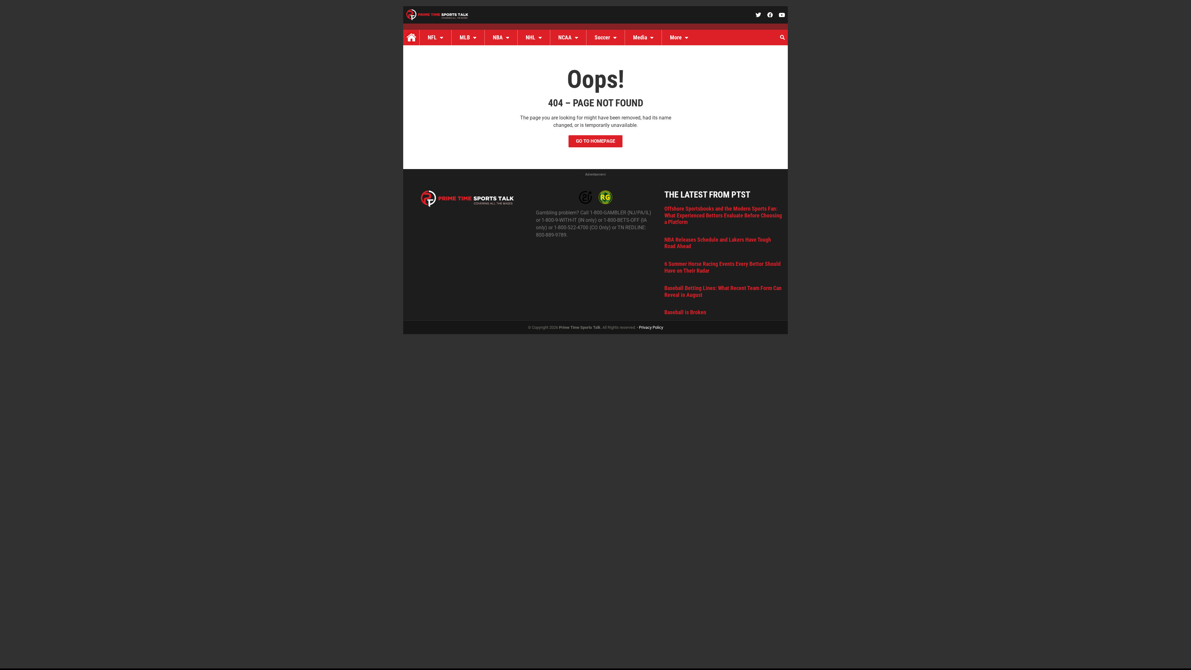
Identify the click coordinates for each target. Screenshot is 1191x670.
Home (411, 37)
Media (640, 37)
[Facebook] (770, 15)
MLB (465, 37)
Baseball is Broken (685, 312)
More (676, 37)
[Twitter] (758, 15)
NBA (498, 37)
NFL (432, 37)
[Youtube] (782, 15)
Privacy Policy (651, 327)
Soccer (602, 37)
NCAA (565, 37)
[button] (782, 37)
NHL (530, 37)
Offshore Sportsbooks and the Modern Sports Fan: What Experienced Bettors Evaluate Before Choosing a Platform (723, 215)
